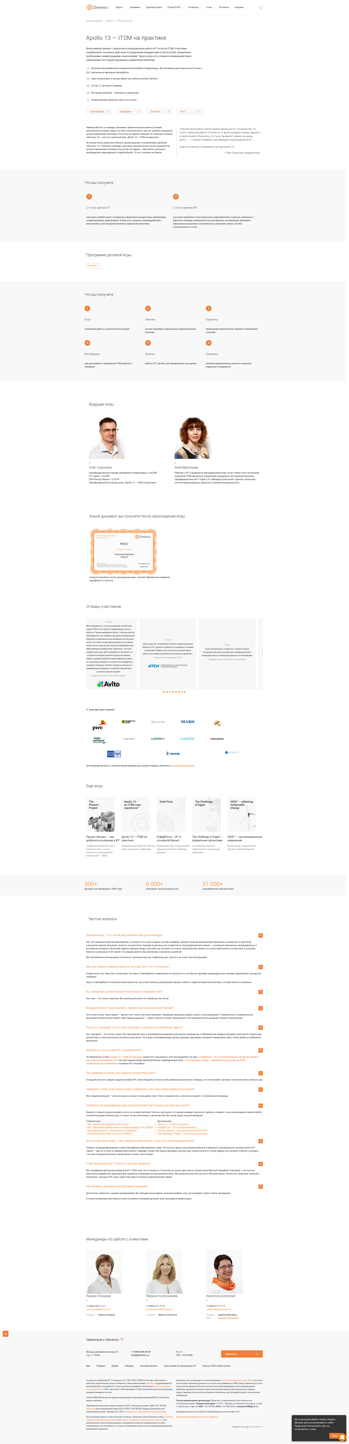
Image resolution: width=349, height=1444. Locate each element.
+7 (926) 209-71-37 (95, 1306)
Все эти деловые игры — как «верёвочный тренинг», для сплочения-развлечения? (140, 1140)
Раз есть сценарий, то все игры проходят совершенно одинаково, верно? (134, 1027)
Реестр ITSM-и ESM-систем (216, 1366)
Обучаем (150, 1383)
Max (88, 1366)
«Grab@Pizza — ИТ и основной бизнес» (218, 1057)
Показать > (93, 265)
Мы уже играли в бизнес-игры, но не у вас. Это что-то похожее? (128, 966)
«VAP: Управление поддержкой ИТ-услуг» (107, 1124)
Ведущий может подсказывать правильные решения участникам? (129, 1007)
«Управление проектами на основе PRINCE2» (109, 1133)
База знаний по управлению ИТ (180, 1366)
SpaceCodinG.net (256, 1427)
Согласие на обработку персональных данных (141, 1420)
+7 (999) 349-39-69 (140, 1352)
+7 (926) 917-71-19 (215, 1306)
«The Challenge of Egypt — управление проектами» (210, 1060)
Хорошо (336, 1436)
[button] (120, 7)
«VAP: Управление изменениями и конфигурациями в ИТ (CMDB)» (120, 1127)
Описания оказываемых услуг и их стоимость (197, 1417)
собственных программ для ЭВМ (236, 1380)
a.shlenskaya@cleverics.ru (218, 1309)
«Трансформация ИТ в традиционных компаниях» (111, 1130)
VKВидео (129, 1366)
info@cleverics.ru (140, 1355)
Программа (97, 111)
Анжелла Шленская (228, 1318)
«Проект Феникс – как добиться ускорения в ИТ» (182, 1130)
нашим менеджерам (183, 765)
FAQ (182, 111)
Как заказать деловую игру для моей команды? (117, 1186)
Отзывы (155, 111)
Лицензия (90, 1409)
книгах (157, 1386)
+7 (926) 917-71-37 (155, 1306)
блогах (98, 1389)
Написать (231, 1354)
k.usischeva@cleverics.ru (98, 1309)
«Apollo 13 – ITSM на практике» (126, 1057)
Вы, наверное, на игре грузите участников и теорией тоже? (124, 991)
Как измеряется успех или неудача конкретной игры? (121, 1072)
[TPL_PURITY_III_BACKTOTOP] (5, 1334)
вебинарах (165, 1386)
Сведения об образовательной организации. (146, 1412)
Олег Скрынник (100, 467)
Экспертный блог (149, 1366)
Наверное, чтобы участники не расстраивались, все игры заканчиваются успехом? (140, 1089)
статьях (89, 1389)
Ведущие (126, 111)
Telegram (101, 1366)
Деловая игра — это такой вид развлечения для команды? (124, 935)
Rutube (115, 1366)
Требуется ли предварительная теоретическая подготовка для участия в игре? (137, 1105)
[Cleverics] (97, 7)
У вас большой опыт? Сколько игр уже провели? (118, 1163)
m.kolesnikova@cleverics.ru (159, 1309)
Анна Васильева (186, 467)
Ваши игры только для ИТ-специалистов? (114, 1050)
